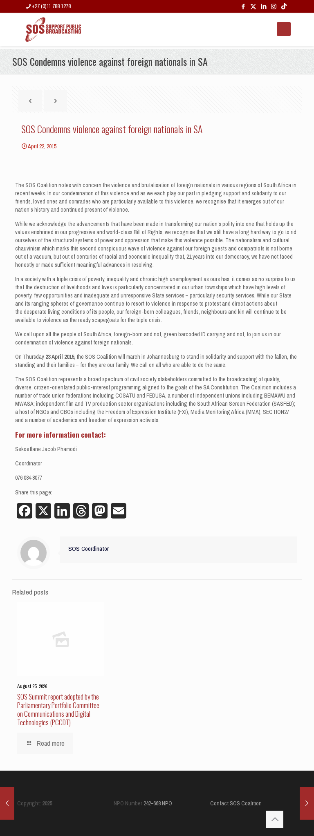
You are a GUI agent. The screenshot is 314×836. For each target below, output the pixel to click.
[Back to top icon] (274, 819)
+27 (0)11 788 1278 (51, 6)
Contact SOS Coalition (236, 803)
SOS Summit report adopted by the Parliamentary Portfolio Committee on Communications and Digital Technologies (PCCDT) (58, 709)
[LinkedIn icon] (263, 6)
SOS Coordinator (88, 548)
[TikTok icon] (284, 6)
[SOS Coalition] (53, 29)
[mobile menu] (284, 29)
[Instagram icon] (274, 6)
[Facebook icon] (243, 6)
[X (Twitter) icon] (253, 6)
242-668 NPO (158, 803)
